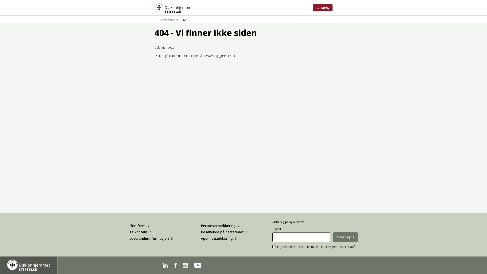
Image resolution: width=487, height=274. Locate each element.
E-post (276, 229)
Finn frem (137, 225)
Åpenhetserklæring (217, 238)
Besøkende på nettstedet (222, 232)
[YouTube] (197, 265)
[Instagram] (185, 265)
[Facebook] (175, 265)
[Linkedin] (165, 265)
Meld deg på (345, 237)
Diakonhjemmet (169, 20)
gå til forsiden (174, 56)
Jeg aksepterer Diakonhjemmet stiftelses (317, 247)
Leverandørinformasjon (149, 238)
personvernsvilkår (344, 247)
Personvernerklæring (218, 225)
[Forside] (173, 8)
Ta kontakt (138, 232)
